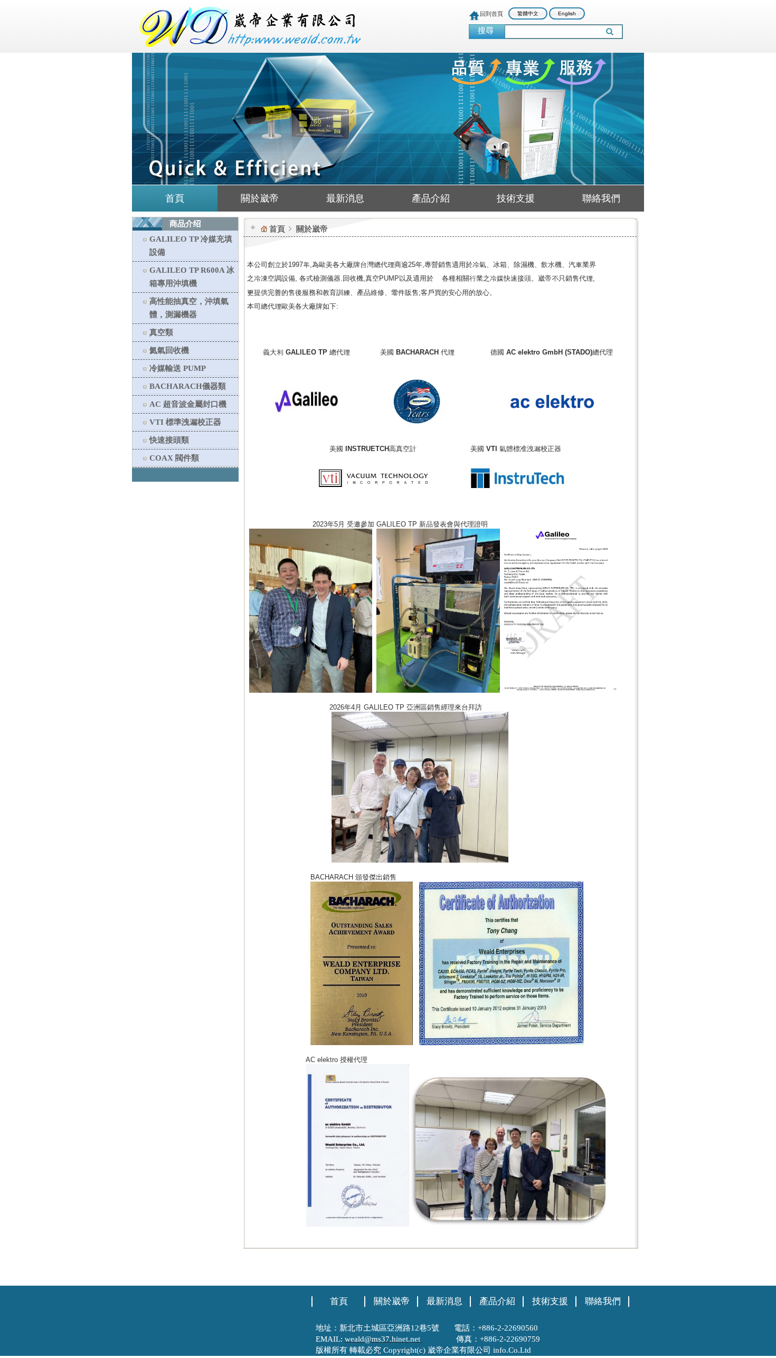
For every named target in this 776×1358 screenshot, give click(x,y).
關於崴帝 (260, 198)
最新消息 (345, 198)
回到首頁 (491, 14)
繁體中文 (527, 13)
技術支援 (516, 198)
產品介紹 (431, 198)
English (567, 13)
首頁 (174, 198)
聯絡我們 (601, 198)
